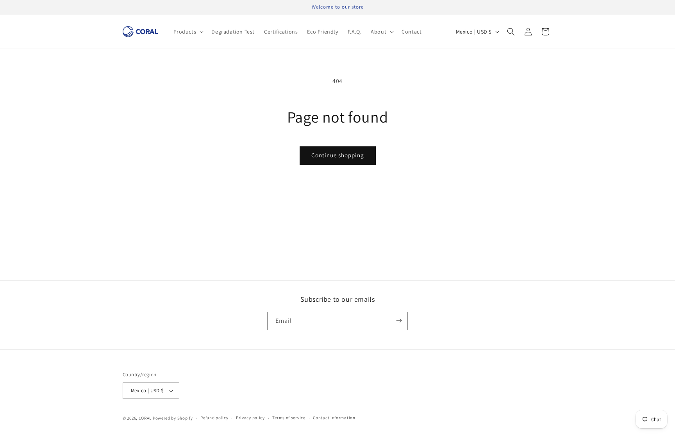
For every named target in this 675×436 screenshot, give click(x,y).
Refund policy (214, 417)
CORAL (145, 418)
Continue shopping (337, 155)
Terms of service (288, 417)
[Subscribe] (398, 320)
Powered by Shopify (173, 418)
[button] (188, 31)
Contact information (334, 417)
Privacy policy (250, 417)
